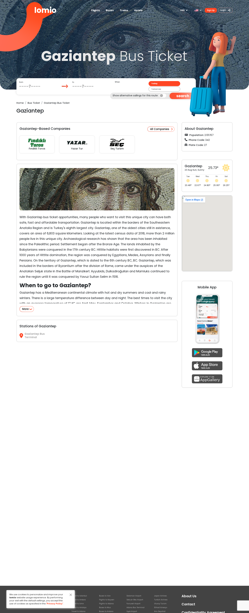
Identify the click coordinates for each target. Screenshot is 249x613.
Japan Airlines (160, 596)
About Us (189, 596)
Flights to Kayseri (106, 599)
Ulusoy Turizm (160, 603)
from (21, 82)
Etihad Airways (160, 607)
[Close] (71, 594)
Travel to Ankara (78, 599)
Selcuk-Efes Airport (135, 599)
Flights (95, 10)
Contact (188, 604)
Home (20, 103)
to (73, 82)
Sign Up (211, 10)
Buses (110, 10)
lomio (45, 10)
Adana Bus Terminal (135, 607)
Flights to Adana (106, 603)
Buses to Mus (105, 607)
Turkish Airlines (161, 599)
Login (223, 10)
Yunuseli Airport (133, 603)
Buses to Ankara (106, 611)
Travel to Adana (78, 611)
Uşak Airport (132, 611)
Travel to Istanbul (79, 596)
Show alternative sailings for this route (135, 95)
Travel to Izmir (77, 603)
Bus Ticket (34, 103)
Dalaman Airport (134, 596)
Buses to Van (105, 596)
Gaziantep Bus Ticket (57, 103)
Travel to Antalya (78, 607)
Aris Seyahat (159, 611)
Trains (124, 10)
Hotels (138, 10)
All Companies (159, 129)
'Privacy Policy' (54, 603)
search (182, 95)
